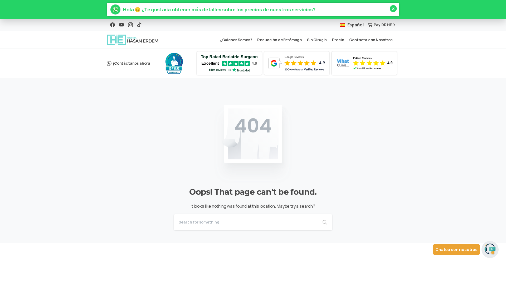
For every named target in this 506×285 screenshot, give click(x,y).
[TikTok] (139, 24)
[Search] (325, 222)
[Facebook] (112, 24)
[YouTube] (121, 24)
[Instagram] (130, 24)
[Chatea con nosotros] (490, 250)
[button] (216, 9)
